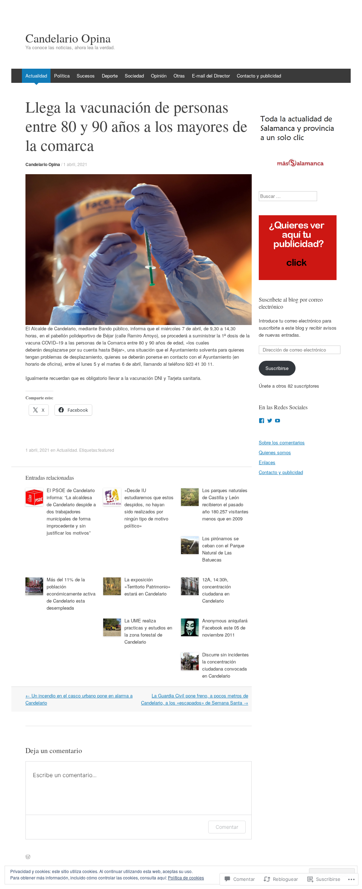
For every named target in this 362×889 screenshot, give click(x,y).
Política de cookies (186, 877)
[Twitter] (270, 420)
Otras (179, 75)
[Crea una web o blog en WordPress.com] (27, 857)
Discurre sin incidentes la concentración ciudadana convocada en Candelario (225, 665)
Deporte (110, 75)
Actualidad (36, 75)
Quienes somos (275, 452)
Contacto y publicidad (259, 75)
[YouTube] (277, 420)
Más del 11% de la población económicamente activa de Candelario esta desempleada (71, 593)
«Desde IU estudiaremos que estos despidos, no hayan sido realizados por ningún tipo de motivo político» (149, 508)
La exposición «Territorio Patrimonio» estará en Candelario (147, 586)
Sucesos (86, 75)
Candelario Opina (42, 164)
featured (106, 450)
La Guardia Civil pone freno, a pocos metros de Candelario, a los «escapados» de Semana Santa (194, 699)
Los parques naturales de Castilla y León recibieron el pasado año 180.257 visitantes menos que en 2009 (225, 504)
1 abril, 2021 (75, 164)
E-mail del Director (211, 75)
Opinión (159, 75)
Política (62, 75)
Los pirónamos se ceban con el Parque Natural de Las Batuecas (223, 549)
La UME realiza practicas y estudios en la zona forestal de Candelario (148, 631)
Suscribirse (276, 368)
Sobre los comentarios (282, 442)
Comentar (227, 827)
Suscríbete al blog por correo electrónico (291, 303)
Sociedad (134, 75)
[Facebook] (261, 420)
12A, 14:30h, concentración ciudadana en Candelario (216, 590)
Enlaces (267, 462)
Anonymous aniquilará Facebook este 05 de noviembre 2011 (224, 627)
